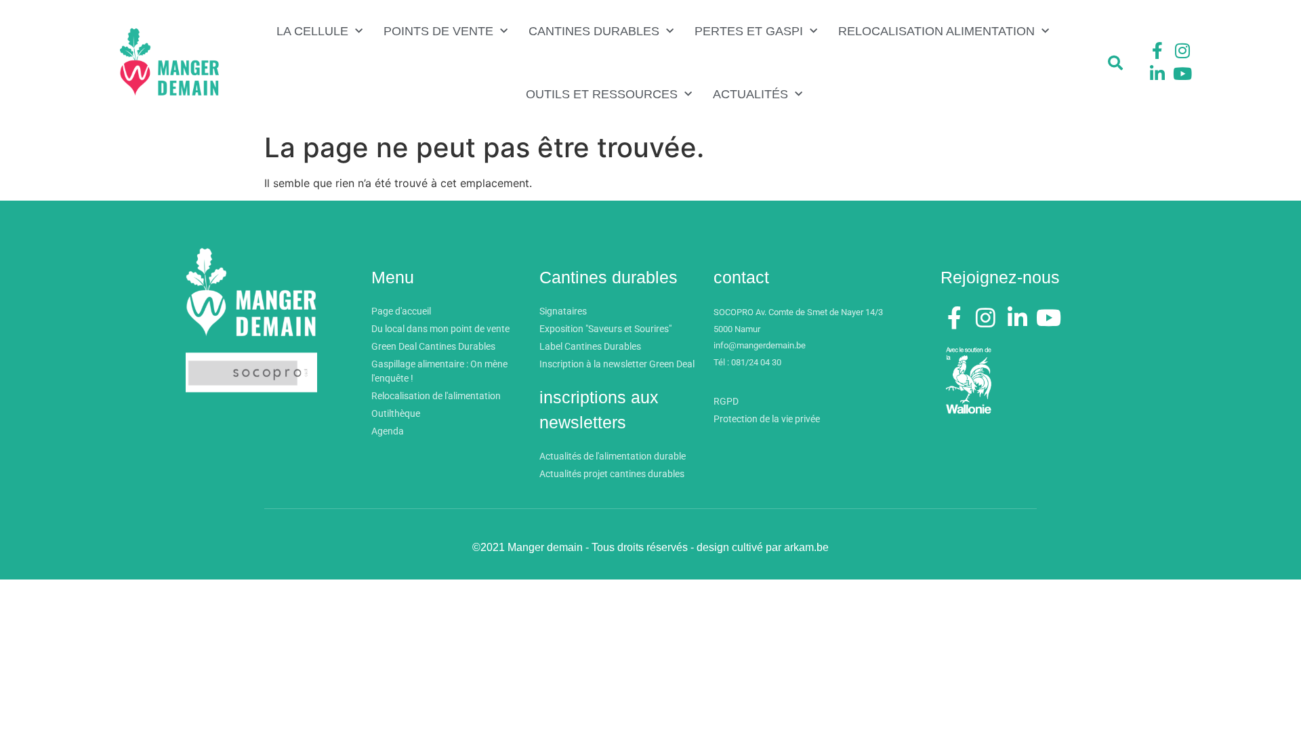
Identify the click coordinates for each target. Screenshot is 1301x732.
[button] (1115, 63)
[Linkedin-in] (1157, 73)
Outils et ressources (602, 94)
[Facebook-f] (1157, 51)
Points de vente (438, 31)
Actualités (750, 94)
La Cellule (312, 31)
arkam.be (806, 547)
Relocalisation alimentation (936, 31)
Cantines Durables (594, 31)
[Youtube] (1182, 73)
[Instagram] (1182, 51)
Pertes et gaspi (749, 31)
